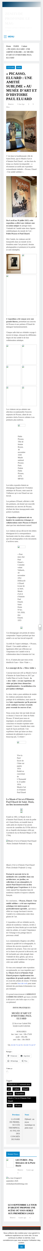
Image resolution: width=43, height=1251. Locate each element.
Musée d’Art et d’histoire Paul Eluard (19, 1099)
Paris (10, 1106)
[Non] (40, 1240)
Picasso (18, 1106)
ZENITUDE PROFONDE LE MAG (17, 18)
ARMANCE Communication (19, 1084)
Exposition (20, 1094)
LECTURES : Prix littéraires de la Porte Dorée (25, 1163)
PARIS (19, 67)
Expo (10, 1094)
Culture (10, 67)
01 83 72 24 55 (17, 1045)
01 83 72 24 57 (29, 1045)
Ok (21, 1247)
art (9, 1089)
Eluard (25, 1089)
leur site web (23, 983)
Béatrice (11, 104)
